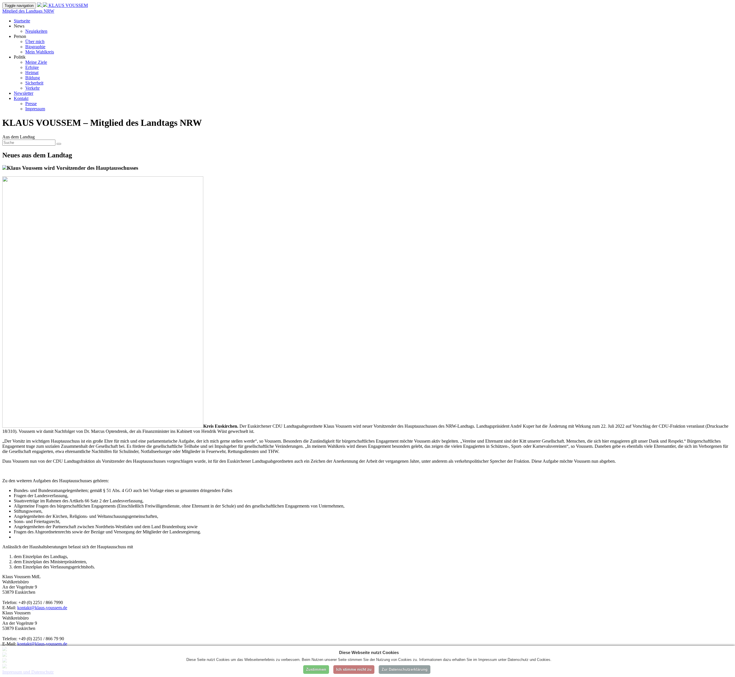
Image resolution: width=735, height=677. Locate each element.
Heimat (31, 72)
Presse (31, 103)
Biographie (35, 46)
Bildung (32, 77)
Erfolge (32, 67)
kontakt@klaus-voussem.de (42, 607)
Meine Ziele (36, 62)
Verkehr (32, 88)
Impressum (35, 108)
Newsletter (23, 93)
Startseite (22, 20)
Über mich (35, 41)
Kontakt (21, 98)
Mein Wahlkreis (39, 51)
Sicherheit (34, 82)
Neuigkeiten (36, 31)
